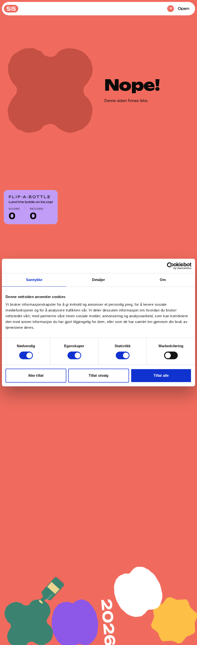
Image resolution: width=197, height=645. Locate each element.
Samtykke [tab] (34, 280)
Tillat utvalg (98, 375)
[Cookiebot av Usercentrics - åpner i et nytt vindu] (170, 265)
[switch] (74, 355)
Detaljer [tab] (98, 280)
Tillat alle (161, 375)
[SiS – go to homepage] (11, 8)
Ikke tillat (35, 375)
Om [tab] (163, 280)
